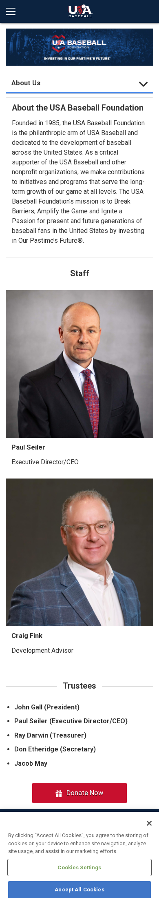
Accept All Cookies (79, 889)
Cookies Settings (79, 867)
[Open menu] (14, 11)
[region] (79, 858)
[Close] (149, 823)
